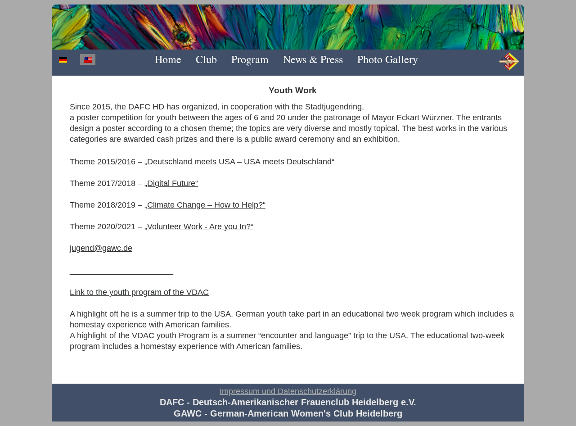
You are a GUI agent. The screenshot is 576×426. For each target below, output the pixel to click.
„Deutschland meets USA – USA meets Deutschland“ (239, 161)
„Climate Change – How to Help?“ (205, 204)
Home (168, 59)
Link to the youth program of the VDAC (139, 292)
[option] (63, 59)
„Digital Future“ (171, 183)
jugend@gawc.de (101, 248)
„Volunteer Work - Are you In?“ (198, 226)
